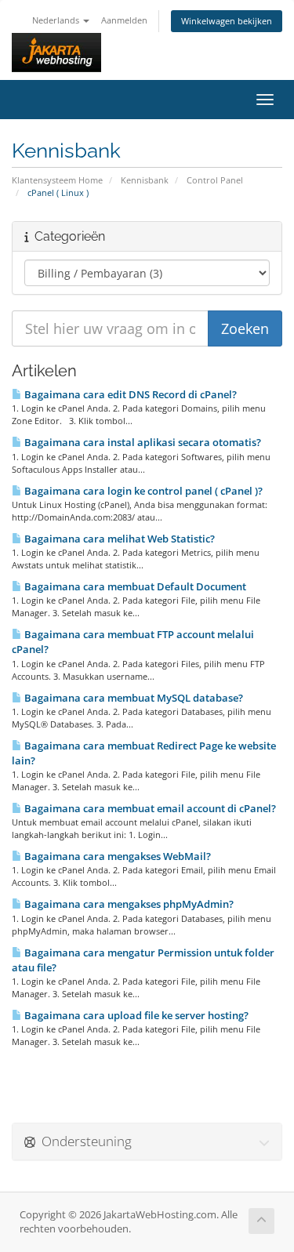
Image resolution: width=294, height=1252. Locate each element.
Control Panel (215, 180)
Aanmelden (124, 20)
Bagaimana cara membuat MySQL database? (132, 698)
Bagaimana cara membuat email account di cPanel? (149, 808)
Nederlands (57, 20)
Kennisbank (145, 180)
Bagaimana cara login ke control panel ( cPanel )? (142, 491)
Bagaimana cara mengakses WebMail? (116, 856)
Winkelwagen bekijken (226, 21)
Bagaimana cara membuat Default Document (134, 586)
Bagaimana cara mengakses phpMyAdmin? (128, 904)
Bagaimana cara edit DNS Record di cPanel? (129, 394)
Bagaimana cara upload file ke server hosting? (135, 1015)
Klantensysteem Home (57, 180)
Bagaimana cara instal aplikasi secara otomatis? (141, 442)
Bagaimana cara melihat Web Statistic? (118, 539)
